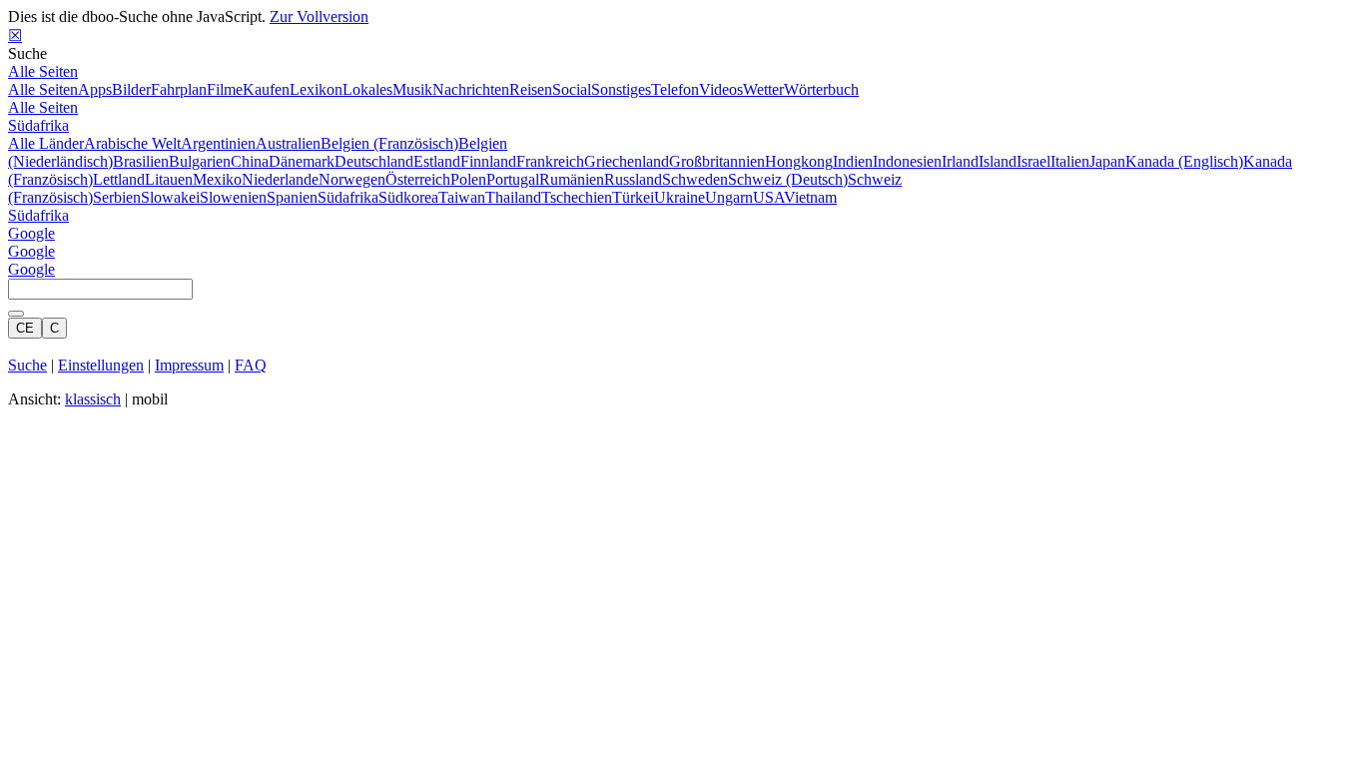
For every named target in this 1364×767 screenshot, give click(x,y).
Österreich (417, 179)
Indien (853, 161)
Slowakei (170, 197)
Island (998, 161)
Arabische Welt (132, 143)
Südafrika (38, 125)
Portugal (512, 179)
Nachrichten (470, 89)
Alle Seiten (43, 71)
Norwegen (352, 179)
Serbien (117, 197)
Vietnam (810, 197)
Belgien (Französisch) (389, 143)
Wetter (763, 89)
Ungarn (729, 197)
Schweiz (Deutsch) (788, 179)
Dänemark (302, 161)
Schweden (695, 179)
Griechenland (626, 161)
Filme (225, 89)
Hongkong (799, 161)
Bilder (131, 89)
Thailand (513, 197)
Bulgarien (200, 161)
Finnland (488, 161)
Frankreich (550, 161)
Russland (633, 179)
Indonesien (907, 161)
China (250, 161)
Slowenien (233, 197)
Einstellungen (101, 365)
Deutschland (374, 161)
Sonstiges (621, 89)
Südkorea (408, 197)
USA (768, 197)
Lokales (367, 89)
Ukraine (679, 197)
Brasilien (141, 161)
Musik (412, 89)
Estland (436, 161)
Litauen (169, 179)
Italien (1069, 161)
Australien (288, 143)
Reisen (530, 89)
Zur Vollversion (319, 16)
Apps (95, 89)
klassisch (93, 398)
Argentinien (218, 143)
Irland (960, 161)
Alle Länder (46, 143)
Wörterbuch (821, 89)
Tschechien (576, 197)
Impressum (189, 365)
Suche (27, 365)
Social (571, 89)
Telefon (675, 89)
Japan (1107, 161)
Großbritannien (717, 161)
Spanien (292, 197)
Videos (721, 89)
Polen (468, 179)
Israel (1033, 161)
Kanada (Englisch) (1184, 161)
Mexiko (217, 179)
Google (31, 233)
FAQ (251, 365)
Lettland (119, 179)
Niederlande (280, 179)
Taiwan (461, 197)
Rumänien (571, 179)
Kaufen (266, 89)
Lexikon (316, 89)
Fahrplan (179, 89)
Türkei (633, 197)
